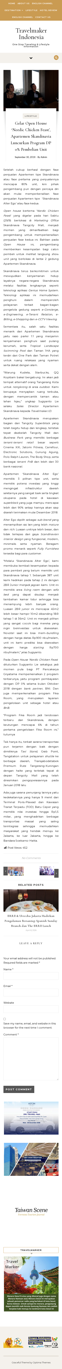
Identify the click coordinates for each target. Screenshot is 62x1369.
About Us (24, 3)
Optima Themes (41, 1362)
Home (11, 3)
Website (8, 1002)
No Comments (31, 858)
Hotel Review (48, 10)
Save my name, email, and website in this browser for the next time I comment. (29, 1025)
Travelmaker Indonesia (31, 33)
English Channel (42, 3)
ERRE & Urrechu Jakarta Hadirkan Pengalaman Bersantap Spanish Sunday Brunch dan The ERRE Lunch (31, 921)
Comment (11, 1034)
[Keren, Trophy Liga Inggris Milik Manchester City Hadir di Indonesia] (11, 871)
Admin (44, 157)
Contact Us (43, 17)
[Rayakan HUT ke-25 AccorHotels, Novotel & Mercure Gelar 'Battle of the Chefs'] (51, 872)
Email (8, 986)
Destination (13, 10)
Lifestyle (32, 10)
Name (8, 969)
